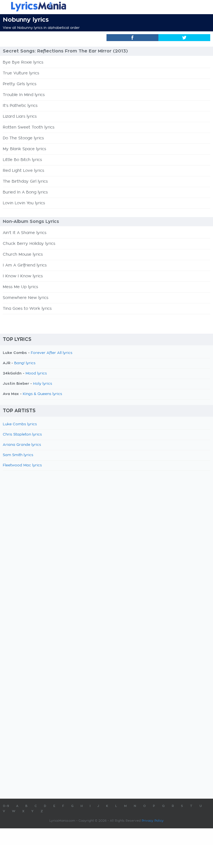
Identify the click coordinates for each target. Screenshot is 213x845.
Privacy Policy (153, 820)
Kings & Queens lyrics (42, 394)
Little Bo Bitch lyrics (22, 160)
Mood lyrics (36, 373)
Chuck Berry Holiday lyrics (29, 244)
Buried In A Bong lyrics (25, 192)
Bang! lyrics (25, 363)
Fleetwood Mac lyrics (22, 465)
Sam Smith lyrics (18, 455)
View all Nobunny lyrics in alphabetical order (41, 27)
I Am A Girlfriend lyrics (25, 265)
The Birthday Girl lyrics (25, 181)
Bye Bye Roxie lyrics (23, 62)
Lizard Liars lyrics (20, 117)
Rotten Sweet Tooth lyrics (28, 127)
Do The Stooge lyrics (23, 138)
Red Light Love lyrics (23, 171)
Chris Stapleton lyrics (22, 434)
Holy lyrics (42, 384)
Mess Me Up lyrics (20, 287)
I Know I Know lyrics (23, 276)
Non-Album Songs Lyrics (31, 221)
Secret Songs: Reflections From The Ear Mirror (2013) (65, 51)
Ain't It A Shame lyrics (24, 233)
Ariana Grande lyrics (22, 445)
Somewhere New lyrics (25, 298)
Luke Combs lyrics (20, 424)
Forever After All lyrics (51, 353)
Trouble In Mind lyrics (24, 95)
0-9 (6, 806)
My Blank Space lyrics (24, 149)
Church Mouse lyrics (23, 254)
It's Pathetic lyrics (20, 106)
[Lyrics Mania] (106, 6)
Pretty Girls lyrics (19, 84)
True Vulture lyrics (21, 73)
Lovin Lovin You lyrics (24, 203)
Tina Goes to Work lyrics (27, 309)
